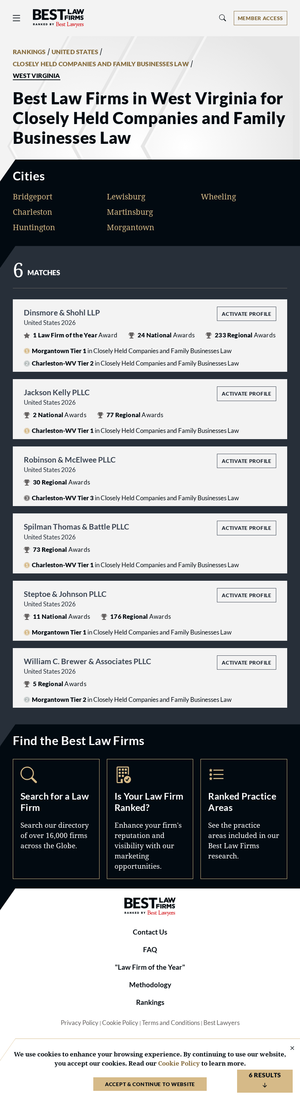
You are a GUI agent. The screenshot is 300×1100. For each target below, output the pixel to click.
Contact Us (150, 932)
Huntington (34, 227)
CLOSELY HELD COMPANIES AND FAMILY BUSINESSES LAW (101, 64)
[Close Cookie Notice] (288, 1048)
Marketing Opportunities (150, 819)
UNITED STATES (75, 52)
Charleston (32, 211)
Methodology (150, 985)
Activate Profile (246, 314)
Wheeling (218, 196)
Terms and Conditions (171, 1022)
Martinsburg (130, 211)
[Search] (222, 18)
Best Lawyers (221, 1022)
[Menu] (16, 18)
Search (56, 819)
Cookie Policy (120, 1022)
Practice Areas (244, 819)
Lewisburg (126, 196)
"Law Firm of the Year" (150, 967)
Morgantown (130, 227)
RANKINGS (29, 52)
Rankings (150, 1002)
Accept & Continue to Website (150, 1084)
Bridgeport (32, 196)
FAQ (150, 950)
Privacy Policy (79, 1022)
